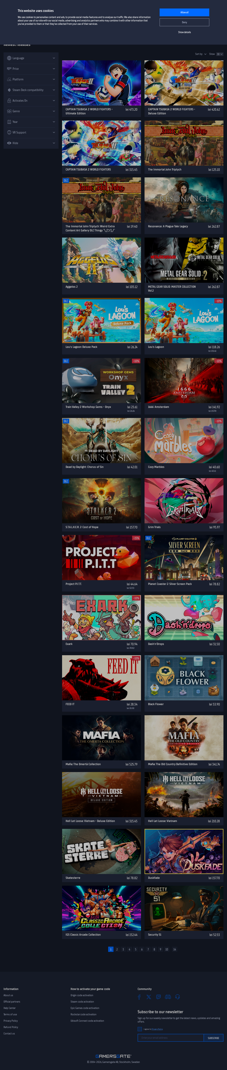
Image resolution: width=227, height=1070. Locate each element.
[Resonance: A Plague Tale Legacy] (184, 200)
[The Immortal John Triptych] (184, 143)
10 (166, 949)
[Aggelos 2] (101, 260)
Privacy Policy (11, 1021)
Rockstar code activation (83, 1014)
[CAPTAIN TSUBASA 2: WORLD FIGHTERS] (101, 143)
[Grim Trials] (184, 500)
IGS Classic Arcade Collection (83, 935)
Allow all (185, 12)
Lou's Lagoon (156, 347)
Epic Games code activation (85, 1008)
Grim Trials (154, 527)
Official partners (12, 1001)
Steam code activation (82, 1001)
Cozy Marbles (156, 467)
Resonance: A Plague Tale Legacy (168, 226)
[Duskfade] (184, 851)
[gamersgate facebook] (139, 997)
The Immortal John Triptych (164, 169)
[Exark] (101, 617)
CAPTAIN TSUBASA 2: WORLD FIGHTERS (88, 169)
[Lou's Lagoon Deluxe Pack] (101, 320)
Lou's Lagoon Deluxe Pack (81, 347)
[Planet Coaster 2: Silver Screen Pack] (184, 557)
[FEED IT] (101, 677)
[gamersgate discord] (168, 996)
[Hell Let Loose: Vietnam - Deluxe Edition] (101, 794)
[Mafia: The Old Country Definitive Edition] (184, 737)
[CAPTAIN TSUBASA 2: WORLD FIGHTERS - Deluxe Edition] (184, 83)
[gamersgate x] (149, 997)
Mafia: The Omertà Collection (83, 764)
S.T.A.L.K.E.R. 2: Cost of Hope (82, 527)
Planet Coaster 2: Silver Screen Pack (170, 584)
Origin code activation (82, 995)
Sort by (199, 54)
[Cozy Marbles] (184, 440)
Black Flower (156, 704)
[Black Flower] (184, 677)
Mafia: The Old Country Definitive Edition (172, 764)
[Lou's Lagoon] (184, 320)
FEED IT (70, 704)
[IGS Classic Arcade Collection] (101, 908)
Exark (69, 644)
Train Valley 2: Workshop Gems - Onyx (88, 407)
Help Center (10, 1008)
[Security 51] (184, 908)
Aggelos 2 (71, 287)
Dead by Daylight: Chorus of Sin (85, 467)
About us (8, 995)
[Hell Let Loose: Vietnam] (184, 794)
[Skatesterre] (101, 851)
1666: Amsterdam (158, 407)
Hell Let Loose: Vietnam (162, 821)
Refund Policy (11, 1027)
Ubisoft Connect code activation (87, 1021)
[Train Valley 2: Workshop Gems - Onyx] (101, 380)
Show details (184, 32)
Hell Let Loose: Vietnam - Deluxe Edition (90, 821)
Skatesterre (73, 878)
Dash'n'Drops (156, 644)
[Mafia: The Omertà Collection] (101, 737)
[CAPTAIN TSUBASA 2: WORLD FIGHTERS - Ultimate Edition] (101, 83)
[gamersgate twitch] (158, 997)
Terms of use (10, 1014)
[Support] (177, 997)
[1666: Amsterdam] (184, 380)
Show (212, 54)
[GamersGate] (113, 1058)
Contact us (9, 1033)
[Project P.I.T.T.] (101, 557)
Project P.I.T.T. (74, 584)
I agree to (153, 1029)
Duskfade (154, 878)
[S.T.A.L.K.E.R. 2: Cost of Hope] (101, 500)
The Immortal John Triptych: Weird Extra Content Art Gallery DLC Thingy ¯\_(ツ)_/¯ (90, 228)
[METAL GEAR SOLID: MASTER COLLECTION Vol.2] (184, 260)
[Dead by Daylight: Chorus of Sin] (101, 440)
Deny (184, 22)
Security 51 (154, 935)
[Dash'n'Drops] (184, 617)
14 (174, 949)
